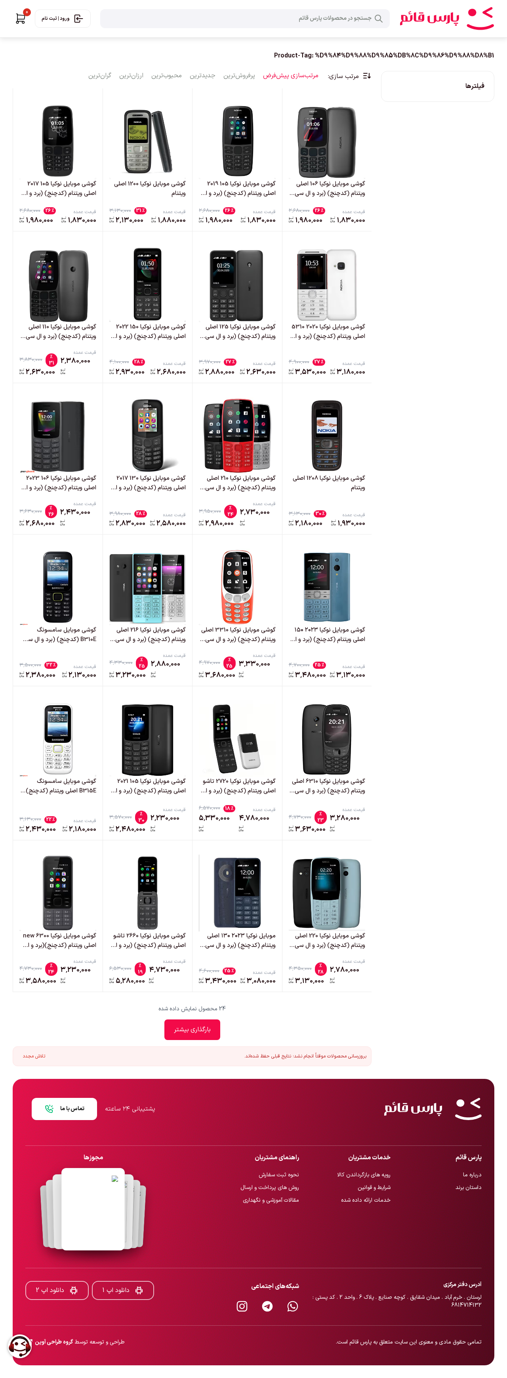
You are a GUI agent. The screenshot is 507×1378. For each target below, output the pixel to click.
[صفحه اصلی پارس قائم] (446, 18)
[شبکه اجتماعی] (292, 1280)
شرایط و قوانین (374, 1161)
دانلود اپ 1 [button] (116, 1264)
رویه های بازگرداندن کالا (364, 1149)
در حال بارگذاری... (192, 1029)
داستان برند (469, 1161)
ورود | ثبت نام (56, 18)
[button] (21, 19)
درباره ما (472, 1149)
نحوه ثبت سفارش (279, 1149)
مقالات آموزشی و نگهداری (271, 1174)
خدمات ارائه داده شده (366, 1174)
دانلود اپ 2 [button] (50, 1264)
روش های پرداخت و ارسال (269, 1161)
